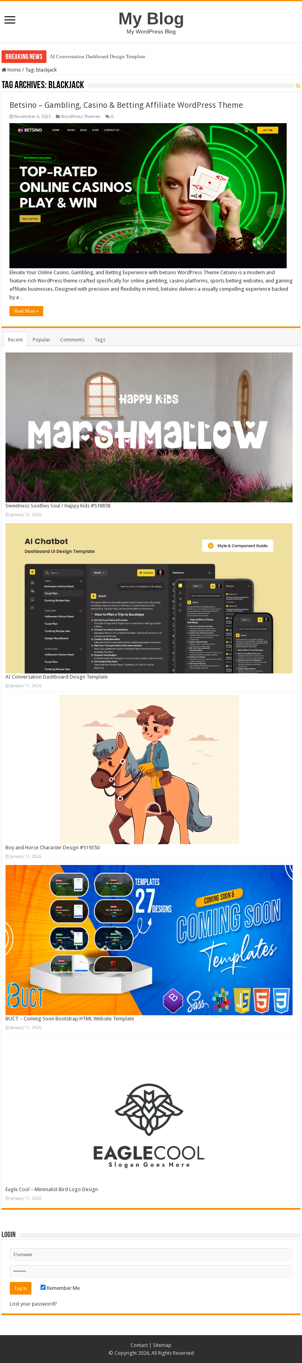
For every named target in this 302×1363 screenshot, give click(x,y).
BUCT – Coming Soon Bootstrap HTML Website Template (70, 1019)
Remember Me (63, 1288)
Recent (15, 340)
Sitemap (162, 1345)
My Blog (151, 18)
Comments (72, 340)
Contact (139, 1345)
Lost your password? (33, 1304)
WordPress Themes (80, 116)
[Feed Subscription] (298, 86)
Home (13, 70)
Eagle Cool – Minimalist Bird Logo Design (52, 1189)
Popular (41, 340)
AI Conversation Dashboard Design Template (97, 56)
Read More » (26, 311)
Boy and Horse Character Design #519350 (52, 847)
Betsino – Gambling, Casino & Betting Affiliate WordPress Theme (126, 105)
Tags (99, 340)
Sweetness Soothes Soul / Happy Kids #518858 (58, 506)
